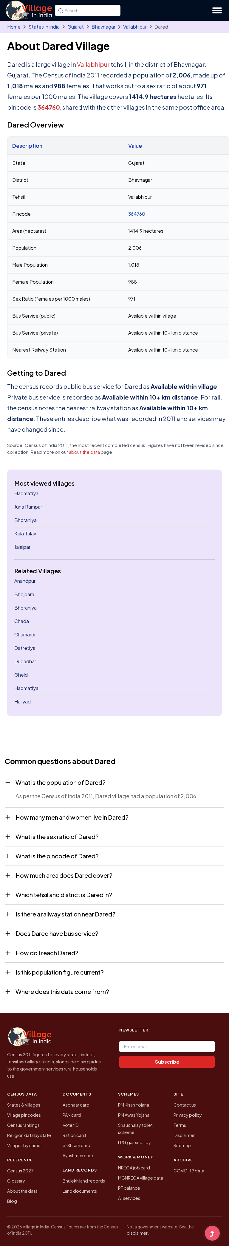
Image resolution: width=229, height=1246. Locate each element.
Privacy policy (188, 1115)
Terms (180, 1125)
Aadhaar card (76, 1104)
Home (14, 27)
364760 (49, 107)
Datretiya (24, 648)
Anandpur (24, 581)
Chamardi (24, 634)
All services (129, 1198)
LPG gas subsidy (134, 1142)
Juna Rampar (28, 507)
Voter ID (71, 1125)
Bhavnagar (103, 27)
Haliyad (22, 701)
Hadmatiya (26, 493)
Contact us (185, 1104)
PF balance (129, 1188)
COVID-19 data (189, 1170)
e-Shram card (76, 1145)
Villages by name (24, 1145)
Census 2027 (20, 1170)
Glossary (16, 1180)
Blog (12, 1201)
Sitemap (182, 1145)
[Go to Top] (212, 1233)
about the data (84, 452)
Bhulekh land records (84, 1180)
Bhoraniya (25, 520)
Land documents (80, 1191)
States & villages (23, 1104)
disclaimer (137, 1233)
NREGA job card (134, 1167)
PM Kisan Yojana (133, 1104)
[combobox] (87, 10)
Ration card (74, 1135)
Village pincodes (24, 1115)
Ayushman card (78, 1155)
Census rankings (23, 1125)
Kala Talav (25, 533)
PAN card (72, 1115)
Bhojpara (24, 594)
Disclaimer (184, 1135)
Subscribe (167, 1062)
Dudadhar (25, 661)
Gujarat (75, 27)
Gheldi (21, 675)
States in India (44, 27)
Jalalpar (22, 547)
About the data (22, 1191)
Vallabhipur (135, 27)
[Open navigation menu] (217, 10)
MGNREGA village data (140, 1177)
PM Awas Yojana (133, 1115)
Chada (21, 621)
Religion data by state (29, 1135)
